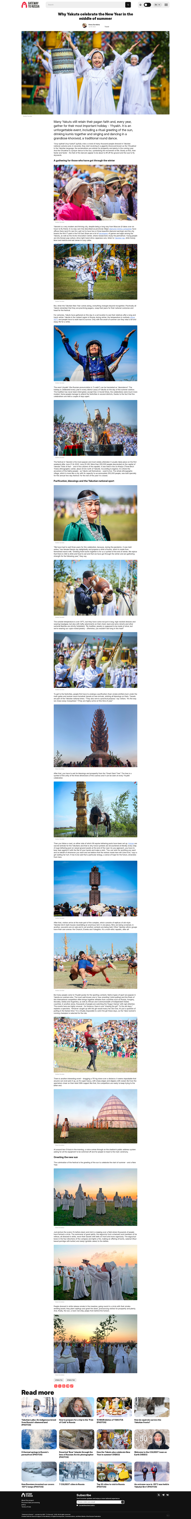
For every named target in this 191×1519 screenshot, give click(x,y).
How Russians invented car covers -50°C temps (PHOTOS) (37, 1485)
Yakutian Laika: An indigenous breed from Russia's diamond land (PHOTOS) (38, 1422)
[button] (123, 3)
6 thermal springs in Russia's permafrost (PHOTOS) (35, 1453)
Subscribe (84, 1495)
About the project (27, 1500)
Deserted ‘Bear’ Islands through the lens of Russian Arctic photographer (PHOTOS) (76, 1454)
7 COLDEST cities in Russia (71, 1484)
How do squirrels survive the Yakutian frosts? (147, 1421)
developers (103, 233)
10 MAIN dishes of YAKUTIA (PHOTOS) (110, 1421)
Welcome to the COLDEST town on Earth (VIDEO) (150, 1453)
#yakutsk (71, 1380)
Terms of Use (26, 1507)
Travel (107, 26)
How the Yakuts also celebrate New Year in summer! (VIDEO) (113, 1453)
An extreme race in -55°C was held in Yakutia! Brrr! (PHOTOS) (151, 1485)
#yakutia (58, 1380)
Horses (131, 843)
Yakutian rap (120, 238)
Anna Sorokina (94, 25)
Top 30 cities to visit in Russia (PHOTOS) (111, 1485)
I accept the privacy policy (87, 1505)
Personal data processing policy (30, 1504)
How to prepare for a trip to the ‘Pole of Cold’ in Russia (76, 1421)
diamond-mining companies (120, 229)
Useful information (155, 9)
